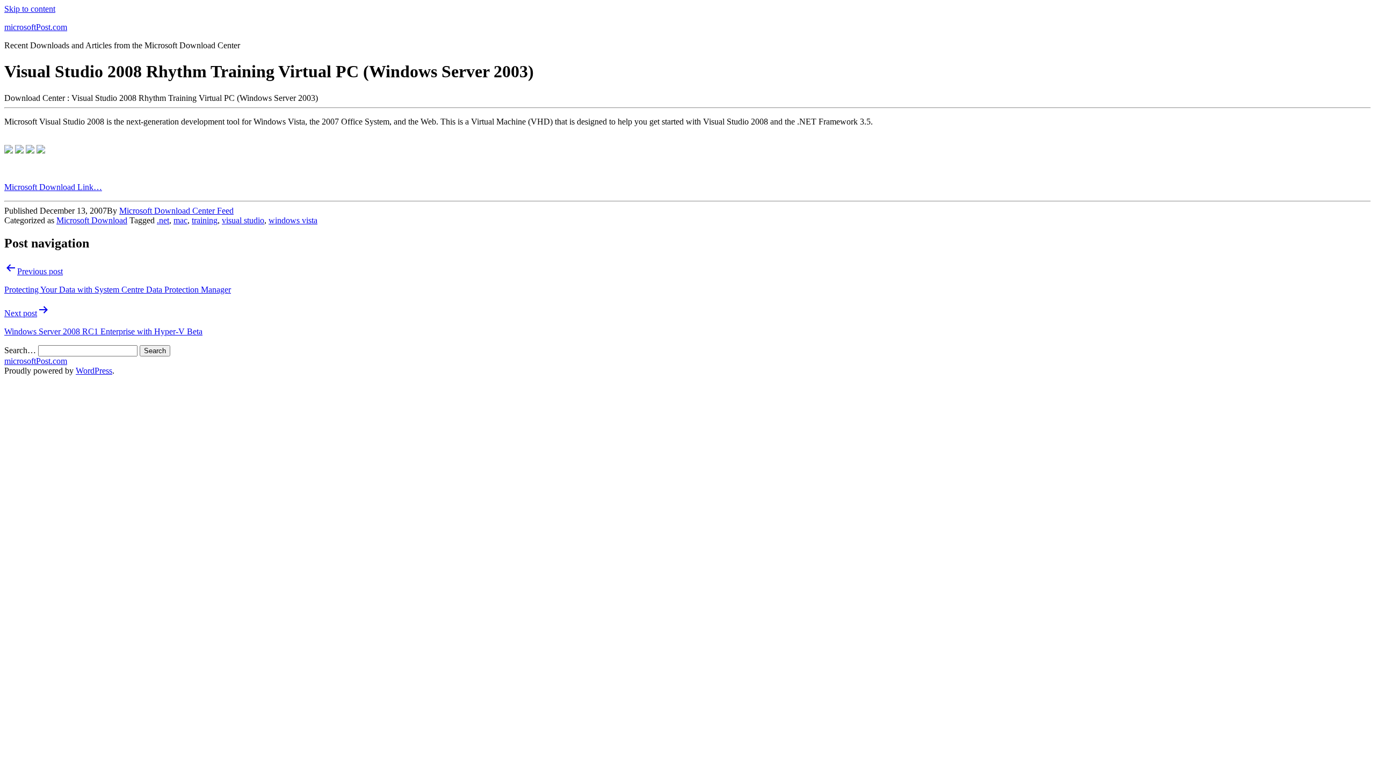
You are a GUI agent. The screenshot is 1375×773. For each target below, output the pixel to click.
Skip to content (29, 8)
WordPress (94, 370)
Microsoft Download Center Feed (176, 210)
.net (163, 220)
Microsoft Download (91, 220)
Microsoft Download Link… (53, 187)
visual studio (243, 220)
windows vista (293, 220)
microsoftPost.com (35, 27)
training (205, 220)
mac (180, 220)
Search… (20, 350)
